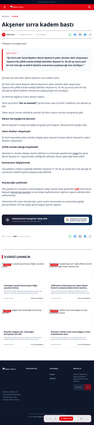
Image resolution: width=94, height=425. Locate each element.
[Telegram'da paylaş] (85, 35)
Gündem (15, 16)
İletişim (53, 378)
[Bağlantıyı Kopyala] (90, 35)
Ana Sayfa (5, 16)
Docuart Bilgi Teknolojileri (41, 417)
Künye (52, 374)
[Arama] (89, 7)
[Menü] (5, 7)
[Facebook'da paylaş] (75, 35)
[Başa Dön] (87, 419)
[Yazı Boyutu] (55, 419)
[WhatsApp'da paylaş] (70, 35)
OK (88, 387)
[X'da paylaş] (80, 35)
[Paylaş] (81, 419)
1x (75, 418)
